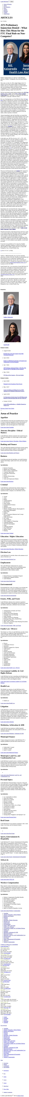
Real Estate (6, 938)
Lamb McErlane (5, 1)
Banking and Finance (9, 916)
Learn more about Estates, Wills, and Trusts (11, 625)
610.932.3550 (7, 980)
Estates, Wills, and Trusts (9, 925)
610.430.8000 (7, 953)
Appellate (6, 913)
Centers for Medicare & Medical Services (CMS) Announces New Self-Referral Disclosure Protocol (14, 390)
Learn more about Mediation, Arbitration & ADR (12, 733)
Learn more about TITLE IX (7, 879)
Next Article (11, 408)
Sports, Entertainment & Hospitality (12, 939)
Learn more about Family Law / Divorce (10, 667)
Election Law (7, 921)
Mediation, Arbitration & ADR (11, 932)
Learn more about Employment (8, 581)
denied (18, 171)
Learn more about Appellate (7, 427)
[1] (10, 148)
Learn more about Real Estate (7, 833)
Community (6, 1065)
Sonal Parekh (6, 344)
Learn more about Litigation (7, 721)
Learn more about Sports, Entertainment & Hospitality (13, 856)
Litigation (6, 931)
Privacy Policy (6, 1089)
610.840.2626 (7, 958)
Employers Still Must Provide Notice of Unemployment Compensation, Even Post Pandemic (15, 361)
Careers (5, 1079)
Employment (7, 923)
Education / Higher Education (11, 920)
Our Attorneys (7, 7)
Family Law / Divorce (9, 927)
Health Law (6, 929)
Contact (5, 12)
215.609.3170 (7, 972)
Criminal (6, 918)
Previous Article (4, 408)
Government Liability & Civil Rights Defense (14, 928)
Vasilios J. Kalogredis (8, 317)
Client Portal (6, 13)
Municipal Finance (8, 933)
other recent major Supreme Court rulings (14, 228)
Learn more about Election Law (8, 559)
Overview (6, 1063)
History (5, 1064)
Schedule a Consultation (8, 1092)
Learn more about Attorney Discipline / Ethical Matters (13, 441)
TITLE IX (6, 940)
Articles (5, 9)
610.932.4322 (6, 981)
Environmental (7, 924)
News (5, 8)
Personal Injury (7, 936)
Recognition (6, 1067)
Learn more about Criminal (7, 533)
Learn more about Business (7, 481)
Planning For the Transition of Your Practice (13, 384)
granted (10, 126)
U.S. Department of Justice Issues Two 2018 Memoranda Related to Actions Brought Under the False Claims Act (15, 398)
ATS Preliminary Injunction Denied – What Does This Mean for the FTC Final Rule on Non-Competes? (15, 368)
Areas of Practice (8, 4)
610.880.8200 (7, 988)
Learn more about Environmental (8, 595)
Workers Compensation (9, 942)
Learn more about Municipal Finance (9, 752)
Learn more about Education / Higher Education (12, 549)
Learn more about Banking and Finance (10, 453)
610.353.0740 (7, 964)
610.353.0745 (6, 965)
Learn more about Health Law (8, 703)
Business (6, 917)
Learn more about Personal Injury (8, 817)
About (5, 5)
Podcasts (6, 11)
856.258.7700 (7, 1007)
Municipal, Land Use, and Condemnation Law (15, 935)
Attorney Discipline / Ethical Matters (12, 914)
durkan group (20, 1095)
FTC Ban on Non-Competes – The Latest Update (14, 375)
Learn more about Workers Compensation (10, 910)
